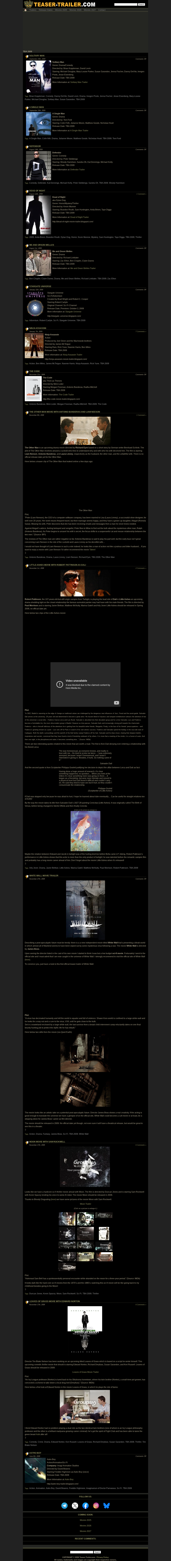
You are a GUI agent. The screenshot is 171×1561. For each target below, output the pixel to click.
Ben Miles (40, 363)
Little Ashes (64, 868)
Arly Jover (33, 868)
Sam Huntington (106, 237)
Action (32, 363)
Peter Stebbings (80, 183)
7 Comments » (141, 331)
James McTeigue (53, 363)
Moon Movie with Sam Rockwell (47, 1142)
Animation (40, 1488)
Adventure (33, 320)
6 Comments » (141, 1145)
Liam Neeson (72, 557)
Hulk (38, 1434)
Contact (102, 10)
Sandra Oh (93, 183)
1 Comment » (141, 194)
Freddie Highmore (77, 1488)
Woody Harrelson (117, 183)
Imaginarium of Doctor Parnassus (101, 1488)
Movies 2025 (61, 10)
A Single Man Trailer (79, 130)
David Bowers (62, 1488)
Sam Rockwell (69, 1294)
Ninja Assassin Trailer (72, 355)
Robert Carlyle (45, 320)
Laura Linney (59, 557)
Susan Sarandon (67, 99)
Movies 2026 (75, 10)
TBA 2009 (80, 99)
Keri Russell (71, 1442)
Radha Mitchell (80, 404)
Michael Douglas (39, 99)
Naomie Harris (68, 363)
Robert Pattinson (120, 868)
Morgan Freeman (64, 404)
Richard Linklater (89, 279)
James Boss (56, 1134)
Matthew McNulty (91, 868)
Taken (92, 550)
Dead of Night (37, 191)
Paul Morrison (106, 868)
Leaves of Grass (84, 1442)
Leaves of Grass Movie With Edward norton (54, 1301)
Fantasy (46, 1134)
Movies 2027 (90, 10)
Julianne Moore (65, 138)
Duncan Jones (35, 1294)
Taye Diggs (120, 237)
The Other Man (108, 557)
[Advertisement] (85, 31)
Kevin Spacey (49, 1294)
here (27, 960)
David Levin (73, 96)
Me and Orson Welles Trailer (83, 268)
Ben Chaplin (34, 279)
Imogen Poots (93, 96)
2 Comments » (141, 568)
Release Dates (46, 10)
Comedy (49, 96)
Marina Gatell (77, 868)
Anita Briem (40, 237)
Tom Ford (117, 138)
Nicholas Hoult (95, 138)
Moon (59, 1294)
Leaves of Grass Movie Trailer (85, 1372)
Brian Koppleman (37, 96)
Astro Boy (35, 1453)
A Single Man (36, 107)
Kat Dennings (53, 183)
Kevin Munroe (84, 237)
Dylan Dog (65, 237)
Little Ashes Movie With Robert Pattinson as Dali (57, 565)
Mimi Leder (51, 404)
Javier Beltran (52, 868)
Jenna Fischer (106, 96)
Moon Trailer (85, 1204)
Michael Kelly (66, 183)
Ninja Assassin (37, 328)
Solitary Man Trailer (79, 82)
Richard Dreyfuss (100, 1442)
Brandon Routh (53, 237)
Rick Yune (94, 363)
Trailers (32, 10)
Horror (74, 237)
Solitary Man (36, 56)
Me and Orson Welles (41, 245)
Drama (82, 96)
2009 (31, 237)
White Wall (84, 1134)
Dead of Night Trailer (79, 217)
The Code (34, 371)
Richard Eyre (85, 557)
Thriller (138, 237)
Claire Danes (47, 279)
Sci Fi (55, 320)
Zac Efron (111, 279)
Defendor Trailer (77, 170)
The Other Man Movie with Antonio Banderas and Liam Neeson (64, 412)
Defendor (35, 146)
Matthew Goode (80, 138)
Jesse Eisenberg (120, 96)
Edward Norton (58, 1442)
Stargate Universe (40, 286)
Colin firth (46, 138)
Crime (40, 1442)
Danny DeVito (60, 96)
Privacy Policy (103, 1557)
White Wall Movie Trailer (43, 876)
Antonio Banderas (37, 404)
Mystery (94, 237)
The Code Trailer (66, 395)
